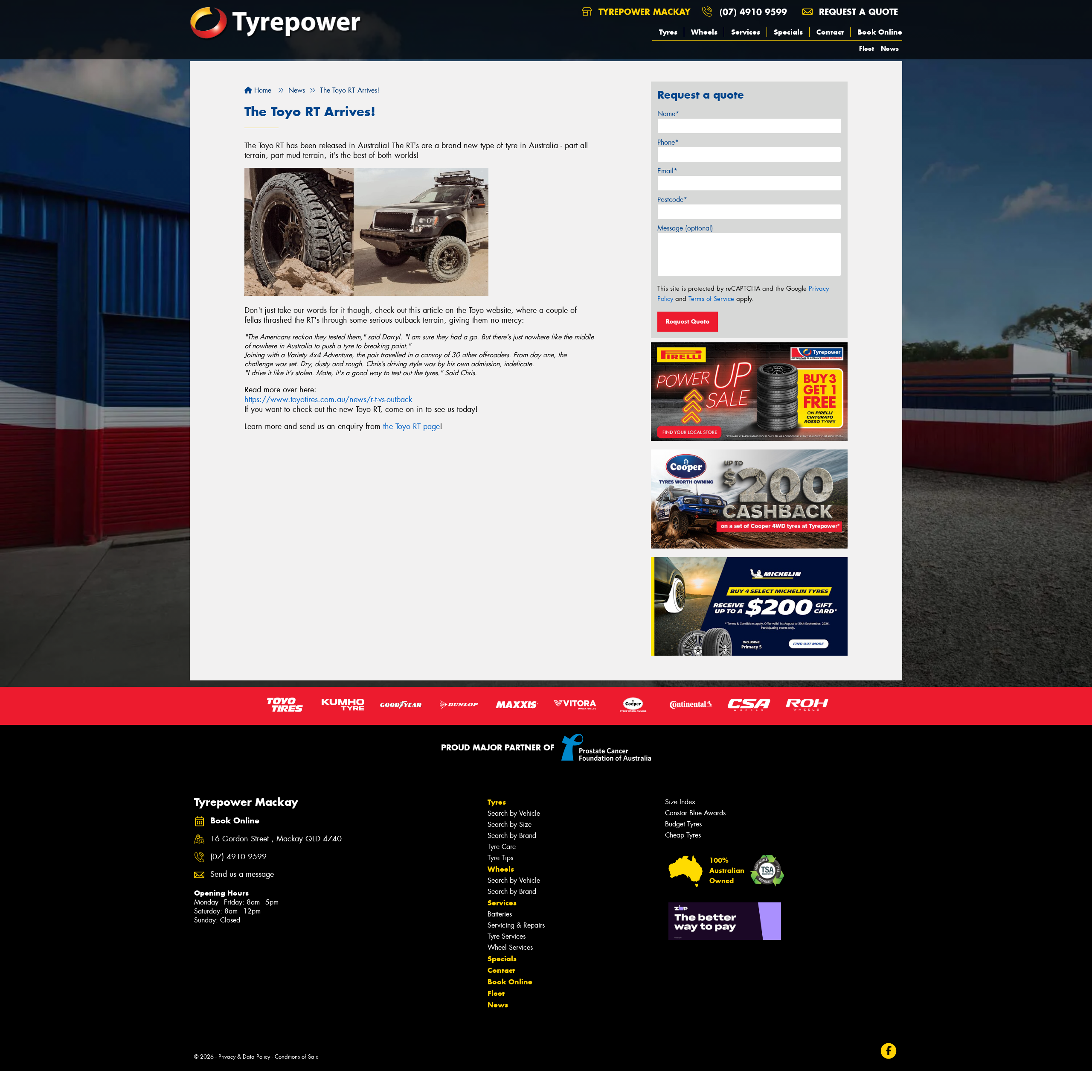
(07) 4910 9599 (753, 11)
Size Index (680, 801)
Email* (667, 170)
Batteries (500, 914)
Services (745, 32)
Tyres (668, 32)
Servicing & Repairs (516, 925)
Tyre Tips (500, 857)
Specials (788, 32)
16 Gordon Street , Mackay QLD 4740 (276, 839)
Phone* (668, 142)
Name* (668, 113)
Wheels (704, 32)
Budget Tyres (683, 824)
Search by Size (509, 824)
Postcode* (672, 199)
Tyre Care (502, 846)
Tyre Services (507, 936)
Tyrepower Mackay (643, 11)
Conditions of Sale (297, 1056)
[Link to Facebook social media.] (889, 1051)
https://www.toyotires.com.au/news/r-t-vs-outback (328, 399)
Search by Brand (512, 835)
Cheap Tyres (683, 835)
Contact (830, 32)
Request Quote (687, 321)
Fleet (866, 48)
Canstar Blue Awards (695, 812)
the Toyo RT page (411, 426)
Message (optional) (685, 228)
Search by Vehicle (514, 813)
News (890, 48)
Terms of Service (711, 299)
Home (261, 90)
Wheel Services (510, 947)
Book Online (879, 32)
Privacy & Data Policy (244, 1056)
